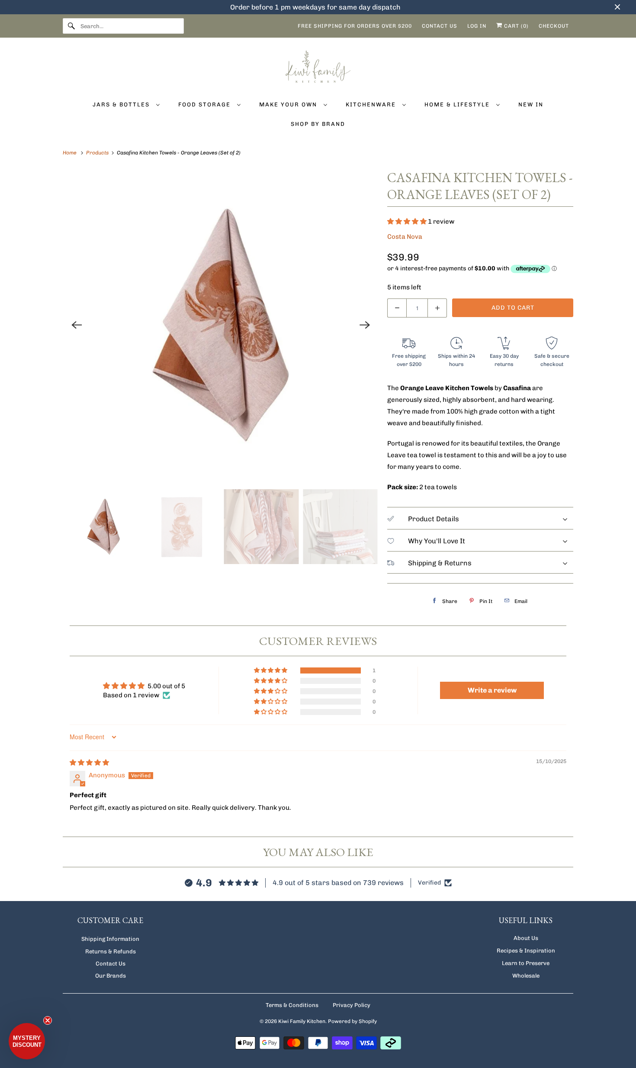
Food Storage (205, 104)
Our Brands (110, 975)
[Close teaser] (47, 1020)
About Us (526, 938)
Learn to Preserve (525, 963)
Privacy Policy (351, 1005)
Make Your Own (289, 104)
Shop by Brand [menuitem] (318, 124)
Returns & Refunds (110, 951)
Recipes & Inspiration (526, 950)
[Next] (364, 324)
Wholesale (526, 975)
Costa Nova (404, 237)
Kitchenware (372, 104)
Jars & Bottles (122, 104)
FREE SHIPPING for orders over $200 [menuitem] (355, 26)
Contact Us (110, 963)
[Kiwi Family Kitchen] (318, 68)
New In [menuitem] (530, 104)
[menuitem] (126, 104)
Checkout (554, 26)
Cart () (515, 26)
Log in (476, 26)
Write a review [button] (492, 690)
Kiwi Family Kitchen (301, 1021)
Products (98, 153)
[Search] (71, 26)
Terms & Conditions (292, 1005)
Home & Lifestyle (458, 104)
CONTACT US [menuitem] (439, 26)
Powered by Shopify (352, 1021)
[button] (407, 221)
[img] (89, 763)
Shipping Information (110, 939)
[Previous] (76, 324)
